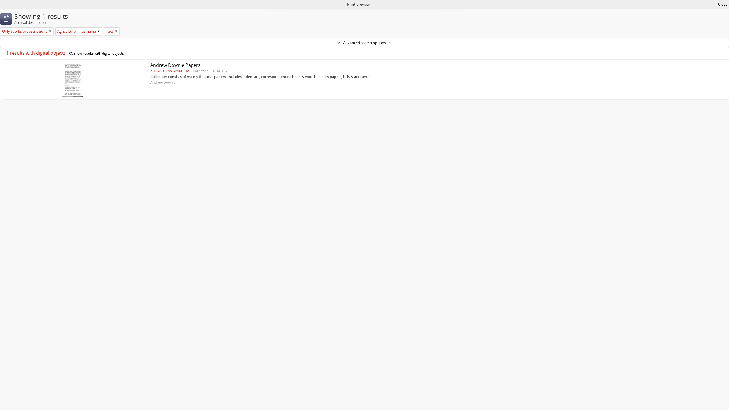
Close (722, 4)
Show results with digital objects (98, 53)
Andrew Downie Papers (175, 65)
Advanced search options (364, 42)
